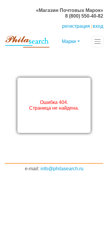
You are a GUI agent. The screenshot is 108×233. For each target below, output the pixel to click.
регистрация (76, 26)
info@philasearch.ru (61, 168)
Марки (69, 41)
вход (98, 26)
